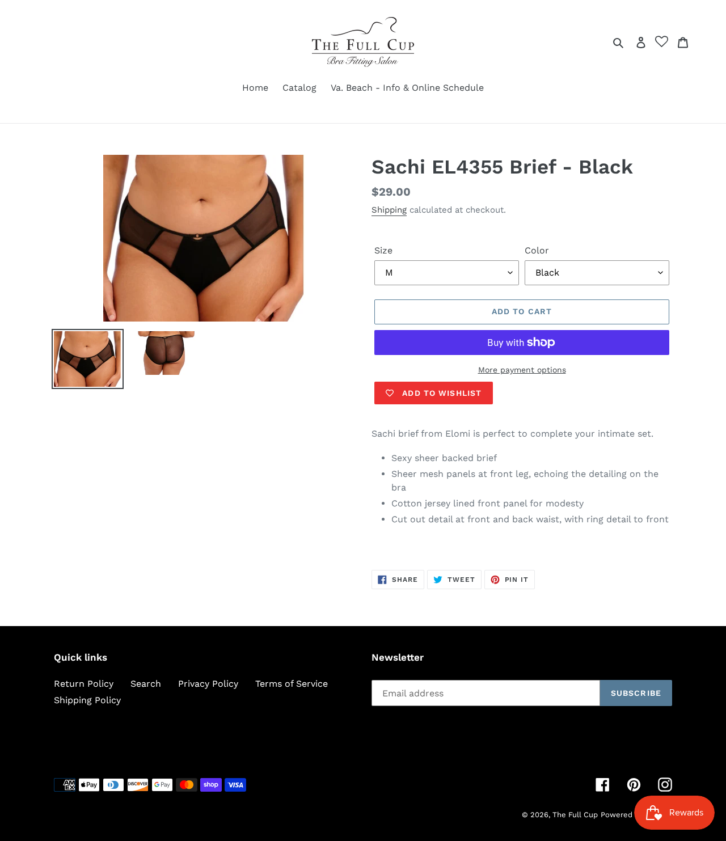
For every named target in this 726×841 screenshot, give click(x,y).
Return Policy (83, 683)
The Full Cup (575, 814)
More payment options (522, 369)
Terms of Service (291, 683)
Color (537, 250)
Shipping (389, 210)
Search (145, 683)
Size (383, 250)
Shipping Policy (87, 700)
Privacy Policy (208, 683)
